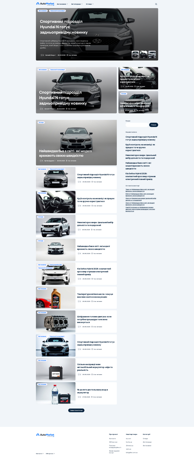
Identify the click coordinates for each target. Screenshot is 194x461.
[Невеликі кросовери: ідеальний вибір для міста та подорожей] (138, 102)
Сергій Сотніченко (131, 207)
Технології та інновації (57, 69)
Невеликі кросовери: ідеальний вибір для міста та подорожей (141, 156)
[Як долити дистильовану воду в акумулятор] (56, 393)
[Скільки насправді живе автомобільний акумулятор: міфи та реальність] (56, 369)
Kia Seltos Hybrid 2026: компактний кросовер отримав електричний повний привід (141, 176)
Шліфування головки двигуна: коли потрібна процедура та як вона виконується (140, 209)
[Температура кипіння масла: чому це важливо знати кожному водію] (56, 298)
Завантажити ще (76, 410)
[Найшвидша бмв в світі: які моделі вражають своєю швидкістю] (76, 142)
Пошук (128, 121)
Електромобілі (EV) (56, 265)
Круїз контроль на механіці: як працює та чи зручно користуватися (140, 147)
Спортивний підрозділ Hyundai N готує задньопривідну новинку (141, 138)
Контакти (39, 453)
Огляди (123, 94)
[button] (156, 4)
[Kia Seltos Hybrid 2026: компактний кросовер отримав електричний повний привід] (56, 274)
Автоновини (43, 69)
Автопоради (43, 11)
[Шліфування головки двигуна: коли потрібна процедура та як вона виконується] (56, 321)
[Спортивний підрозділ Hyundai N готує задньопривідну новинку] (76, 90)
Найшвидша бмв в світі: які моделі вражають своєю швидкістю (138, 166)
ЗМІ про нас (49, 453)
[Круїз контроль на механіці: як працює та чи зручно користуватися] (97, 34)
